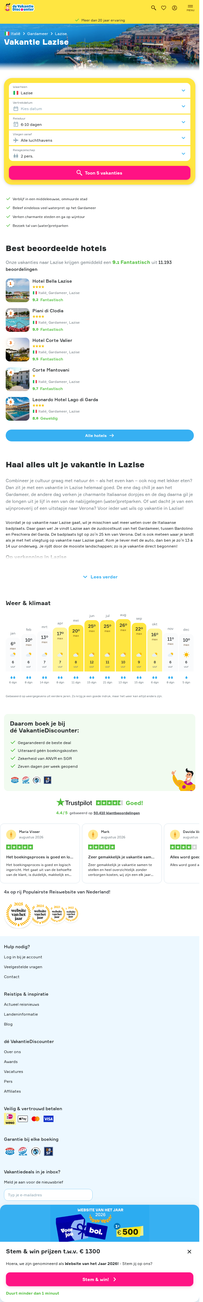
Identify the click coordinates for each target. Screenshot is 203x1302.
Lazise (61, 33)
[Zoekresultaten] (154, 8)
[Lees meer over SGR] (26, 780)
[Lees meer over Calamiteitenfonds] (36, 1151)
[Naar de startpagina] (19, 8)
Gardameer (37, 33)
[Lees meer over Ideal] (37, 780)
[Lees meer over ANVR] (15, 780)
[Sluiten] (189, 1252)
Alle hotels (96, 435)
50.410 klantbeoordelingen (117, 813)
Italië (15, 33)
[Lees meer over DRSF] (47, 780)
